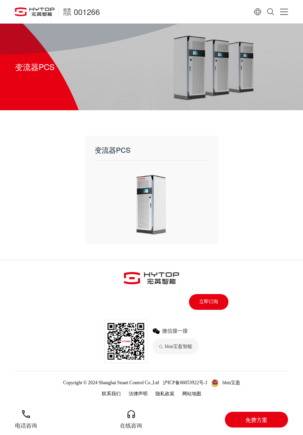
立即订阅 (208, 301)
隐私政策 (164, 393)
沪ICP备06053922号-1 (185, 382)
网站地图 (191, 393)
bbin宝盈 (231, 382)
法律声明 (138, 393)
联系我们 (111, 393)
